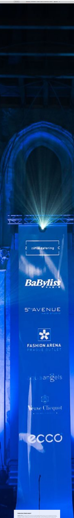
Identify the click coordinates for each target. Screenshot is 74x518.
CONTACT (50, 1)
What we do (46, 1)
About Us (42, 1)
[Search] (53, 1)
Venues (38, 1)
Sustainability (33, 1)
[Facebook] (56, 1)
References (28, 1)
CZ (59, 1)
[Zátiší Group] (54, 1)
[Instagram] (57, 1)
